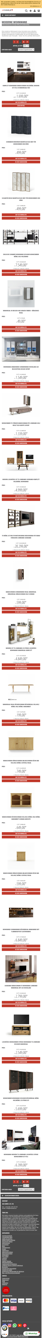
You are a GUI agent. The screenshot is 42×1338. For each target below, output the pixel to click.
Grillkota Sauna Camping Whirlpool (12, 1265)
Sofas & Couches (7, 1239)
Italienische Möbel (7, 1252)
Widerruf (4, 1284)
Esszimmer (5, 1244)
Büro (3, 1246)
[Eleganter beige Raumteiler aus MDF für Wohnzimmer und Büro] (21, 194)
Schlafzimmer (6, 1247)
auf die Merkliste (21, 102)
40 (23, 42)
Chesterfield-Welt (7, 1237)
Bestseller (5, 1267)
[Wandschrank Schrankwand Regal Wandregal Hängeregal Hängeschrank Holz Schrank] (21, 588)
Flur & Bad (5, 1256)
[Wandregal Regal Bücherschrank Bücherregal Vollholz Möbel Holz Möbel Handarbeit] (21, 700)
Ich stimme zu (34, 6)
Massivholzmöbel (7, 1253)
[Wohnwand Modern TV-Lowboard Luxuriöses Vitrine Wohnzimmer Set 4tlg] (21, 1149)
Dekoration (5, 1255)
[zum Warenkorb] (38, 10)
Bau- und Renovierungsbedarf (11, 1273)
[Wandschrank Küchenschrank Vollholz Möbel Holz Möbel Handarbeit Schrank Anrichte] (21, 813)
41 (27, 42)
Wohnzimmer (6, 1243)
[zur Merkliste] (30, 10)
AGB (3, 1281)
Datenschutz (5, 1278)
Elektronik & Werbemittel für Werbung (13, 1271)
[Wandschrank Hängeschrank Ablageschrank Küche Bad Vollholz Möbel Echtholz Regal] (21, 757)
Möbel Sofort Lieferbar (8, 1240)
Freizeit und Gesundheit (9, 1268)
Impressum (5, 1280)
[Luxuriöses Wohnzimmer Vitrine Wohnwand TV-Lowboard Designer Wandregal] (21, 1037)
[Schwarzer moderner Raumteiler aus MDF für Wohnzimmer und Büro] (21, 138)
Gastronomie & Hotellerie (9, 1264)
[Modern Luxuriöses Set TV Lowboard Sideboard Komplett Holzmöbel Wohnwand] (21, 470)
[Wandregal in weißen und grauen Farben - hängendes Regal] (21, 307)
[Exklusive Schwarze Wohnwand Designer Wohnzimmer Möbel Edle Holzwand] (21, 249)
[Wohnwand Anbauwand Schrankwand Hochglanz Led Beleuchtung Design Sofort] (21, 361)
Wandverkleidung (7, 1262)
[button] (31, 1333)
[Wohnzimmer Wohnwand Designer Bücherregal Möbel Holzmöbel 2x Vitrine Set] (21, 1094)
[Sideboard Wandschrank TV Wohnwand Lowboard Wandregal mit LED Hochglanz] (21, 982)
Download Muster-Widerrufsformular (17, 1336)
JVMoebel (5, 1283)
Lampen (4, 1258)
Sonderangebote (7, 1236)
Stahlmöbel (5, 1250)
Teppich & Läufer (7, 1270)
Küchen (4, 1259)
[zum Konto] (34, 10)
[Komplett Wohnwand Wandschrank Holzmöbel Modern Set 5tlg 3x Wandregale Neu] (21, 82)
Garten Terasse (6, 1261)
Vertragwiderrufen (6, 1290)
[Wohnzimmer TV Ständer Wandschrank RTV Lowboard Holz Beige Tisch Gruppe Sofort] (21, 416)
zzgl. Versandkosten (23, 1335)
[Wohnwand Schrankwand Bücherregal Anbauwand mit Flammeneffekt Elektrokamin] (21, 925)
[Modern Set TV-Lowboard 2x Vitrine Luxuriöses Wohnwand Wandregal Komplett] (21, 644)
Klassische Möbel (7, 1241)
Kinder (4, 1249)
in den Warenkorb (21, 162)
